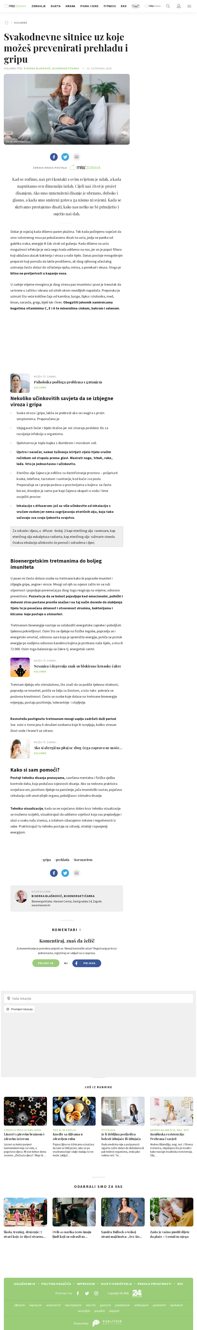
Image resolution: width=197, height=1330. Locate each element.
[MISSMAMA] (153, 6)
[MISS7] (136, 6)
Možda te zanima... (46, 376)
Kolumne (20, 22)
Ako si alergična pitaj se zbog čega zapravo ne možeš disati (77, 747)
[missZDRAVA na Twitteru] (87, 1293)
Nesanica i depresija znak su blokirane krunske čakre (77, 666)
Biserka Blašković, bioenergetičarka (51, 68)
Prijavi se (46, 963)
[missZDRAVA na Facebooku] (78, 1293)
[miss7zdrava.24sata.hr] (15, 6)
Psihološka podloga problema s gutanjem (68, 382)
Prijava (89, 963)
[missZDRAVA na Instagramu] (96, 1293)
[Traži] (168, 6)
